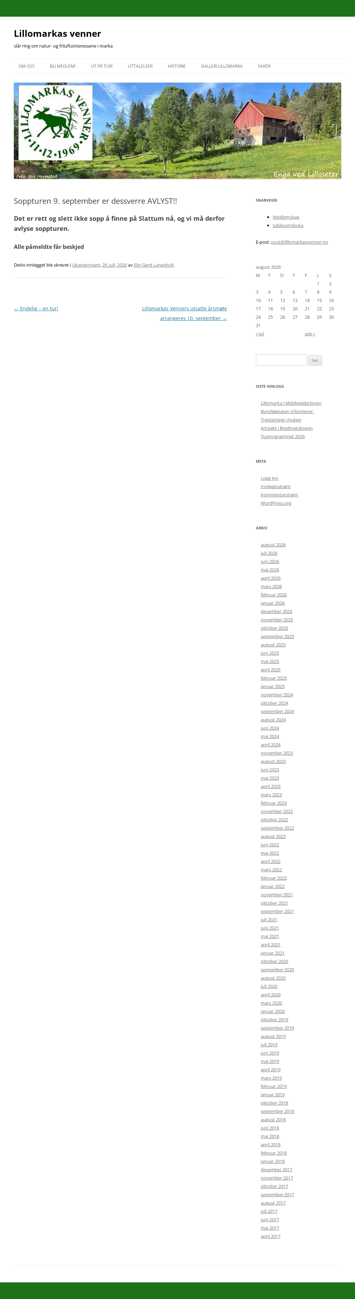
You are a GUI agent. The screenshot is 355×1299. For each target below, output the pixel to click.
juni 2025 (270, 653)
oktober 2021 (274, 903)
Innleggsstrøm (276, 486)
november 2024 (277, 695)
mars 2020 (271, 1003)
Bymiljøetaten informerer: (287, 411)
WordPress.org (276, 503)
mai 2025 (270, 661)
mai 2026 (270, 570)
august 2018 (273, 1119)
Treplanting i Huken (281, 420)
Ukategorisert (86, 265)
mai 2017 (270, 1228)
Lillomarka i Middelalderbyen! (291, 403)
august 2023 (273, 761)
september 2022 (277, 828)
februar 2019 (274, 1086)
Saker (264, 66)
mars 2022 (271, 869)
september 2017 (277, 1194)
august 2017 (273, 1203)
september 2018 (277, 1111)
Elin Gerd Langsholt (154, 265)
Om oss (27, 66)
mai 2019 (270, 1061)
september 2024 (277, 711)
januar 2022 (273, 886)
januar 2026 (273, 603)
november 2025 (277, 620)
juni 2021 (270, 928)
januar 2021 (273, 953)
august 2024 (273, 719)
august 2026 (273, 545)
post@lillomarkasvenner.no (299, 242)
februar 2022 (274, 878)
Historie (177, 66)
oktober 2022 (274, 819)
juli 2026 (269, 553)
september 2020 (277, 969)
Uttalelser (140, 66)
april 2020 (270, 994)
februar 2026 (274, 595)
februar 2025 (274, 678)
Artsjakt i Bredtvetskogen (287, 428)
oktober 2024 (274, 703)
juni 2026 (270, 561)
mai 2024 (270, 736)
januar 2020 (273, 1011)
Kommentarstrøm (279, 495)
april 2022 (270, 861)
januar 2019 (273, 1094)
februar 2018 (274, 1153)
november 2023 (277, 753)
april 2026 (270, 578)
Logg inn (269, 478)
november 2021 (277, 894)
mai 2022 (270, 853)
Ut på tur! (102, 66)
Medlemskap (286, 217)
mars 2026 (271, 586)
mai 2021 (270, 936)
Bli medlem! (63, 66)
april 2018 (270, 1144)
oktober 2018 (274, 1103)
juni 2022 (270, 844)
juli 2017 (269, 1211)
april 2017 (270, 1236)
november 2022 (277, 811)
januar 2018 (273, 1161)
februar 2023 (274, 803)
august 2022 (273, 836)
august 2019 (273, 1036)
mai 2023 (270, 778)
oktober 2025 (274, 628)
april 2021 (270, 944)
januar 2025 (273, 686)
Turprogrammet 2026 (283, 436)
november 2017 (277, 1178)
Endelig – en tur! (36, 308)
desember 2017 (276, 1169)
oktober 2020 (274, 961)
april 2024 (270, 744)
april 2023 (270, 786)
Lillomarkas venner (57, 33)
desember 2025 (276, 611)
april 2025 (270, 670)
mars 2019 (271, 1078)
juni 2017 (270, 1219)
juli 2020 (269, 986)
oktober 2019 (274, 1019)
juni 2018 (270, 1128)
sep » (310, 333)
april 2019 (270, 1069)
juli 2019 (269, 1044)
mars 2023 (271, 794)
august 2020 (273, 978)
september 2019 (277, 1028)
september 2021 (277, 911)
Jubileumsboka (288, 225)
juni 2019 (270, 1053)
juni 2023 (270, 769)
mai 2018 (270, 1136)
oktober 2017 (274, 1186)
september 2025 (277, 636)
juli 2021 (269, 919)
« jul (260, 333)
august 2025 (273, 645)
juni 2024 (270, 728)
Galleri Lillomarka (222, 66)
